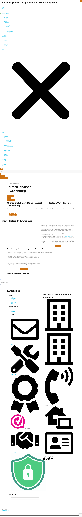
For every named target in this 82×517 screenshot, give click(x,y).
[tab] (25, 496)
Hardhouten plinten (7, 18)
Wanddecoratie (4, 159)
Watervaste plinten (8, 25)
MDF (71, 236)
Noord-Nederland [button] (15, 496)
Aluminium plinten (6, 145)
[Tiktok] (49, 458)
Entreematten (6, 41)
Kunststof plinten (6, 22)
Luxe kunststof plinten (9, 23)
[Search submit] (0, 174)
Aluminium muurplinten (9, 31)
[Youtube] (52, 458)
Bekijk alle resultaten (4, 178)
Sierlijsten (5, 46)
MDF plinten (6, 17)
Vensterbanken (6, 37)
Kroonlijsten (5, 45)
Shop (3, 49)
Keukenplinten (6, 136)
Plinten (3, 16)
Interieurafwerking (4, 36)
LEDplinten (5, 21)
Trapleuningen (6, 39)
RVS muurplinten (8, 32)
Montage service (4, 164)
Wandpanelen (6, 44)
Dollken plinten (8, 27)
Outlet (5, 35)
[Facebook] (44, 458)
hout (66, 236)
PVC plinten (7, 26)
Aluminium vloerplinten (9, 30)
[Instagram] (46, 458)
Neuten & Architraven (7, 150)
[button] (41, 91)
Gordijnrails (5, 40)
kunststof (68, 236)
